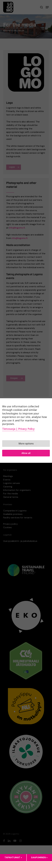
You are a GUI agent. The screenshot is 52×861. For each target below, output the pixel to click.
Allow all (26, 453)
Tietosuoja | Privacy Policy (18, 428)
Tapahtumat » (13, 857)
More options (26, 443)
